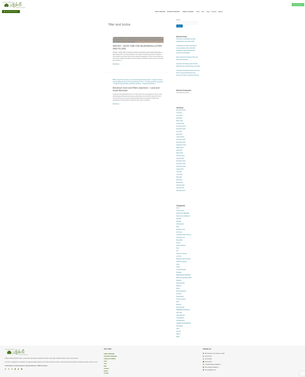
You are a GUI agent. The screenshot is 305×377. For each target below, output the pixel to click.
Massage (178, 272)
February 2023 (180, 155)
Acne (177, 208)
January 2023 (180, 158)
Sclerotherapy (180, 307)
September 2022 (181, 166)
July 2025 (179, 112)
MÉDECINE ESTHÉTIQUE (183, 275)
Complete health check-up (183, 234)
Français (106, 373)
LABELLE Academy (181, 261)
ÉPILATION (179, 240)
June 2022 (179, 174)
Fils (177, 251)
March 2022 (179, 182)
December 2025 (180, 110)
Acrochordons (180, 210)
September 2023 (181, 145)
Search (178, 20)
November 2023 (180, 142)
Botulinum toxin (180, 229)
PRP (177, 301)
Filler (177, 248)
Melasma (178, 280)
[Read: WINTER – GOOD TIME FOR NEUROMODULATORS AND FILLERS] (138, 40)
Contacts (214, 11)
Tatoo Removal (180, 315)
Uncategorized (180, 320)
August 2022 (179, 169)
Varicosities (179, 326)
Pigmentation (180, 296)
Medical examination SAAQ (183, 277)
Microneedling (180, 283)
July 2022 (179, 171)
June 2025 (179, 115)
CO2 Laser (179, 232)
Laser (177, 264)
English (220, 11)
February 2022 (180, 185)
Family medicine (180, 245)
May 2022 (179, 177)
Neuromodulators (181, 291)
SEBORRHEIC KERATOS (183, 309)
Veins (177, 328)
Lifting (178, 267)
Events (178, 242)
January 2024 (180, 137)
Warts (178, 336)
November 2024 (180, 128)
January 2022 (180, 187)
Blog (208, 11)
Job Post (178, 256)
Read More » (116, 64)
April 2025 (179, 118)
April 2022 (179, 179)
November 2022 (180, 163)
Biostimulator (180, 224)
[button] (173, 11)
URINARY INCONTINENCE (183, 323)
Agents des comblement (183, 216)
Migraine (178, 285)
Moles (178, 288)
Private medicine (181, 299)
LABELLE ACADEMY (188, 11)
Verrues (178, 331)
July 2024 (179, 131)
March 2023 (179, 153)
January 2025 (180, 123)
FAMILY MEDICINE (160, 11)
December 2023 (180, 139)
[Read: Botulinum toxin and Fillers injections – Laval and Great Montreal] (138, 81)
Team (202, 11)
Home (198, 11)
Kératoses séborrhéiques (183, 259)
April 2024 (179, 134)
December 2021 (180, 190)
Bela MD (178, 218)
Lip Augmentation (181, 269)
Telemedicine (180, 318)
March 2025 (179, 120)
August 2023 (180, 147)
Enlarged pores (180, 237)
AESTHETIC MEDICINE (182, 213)
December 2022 (180, 161)
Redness (178, 304)
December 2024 (180, 126)
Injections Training (181, 253)
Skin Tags (179, 312)
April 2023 (179, 150)
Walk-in (178, 334)
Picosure (178, 293)
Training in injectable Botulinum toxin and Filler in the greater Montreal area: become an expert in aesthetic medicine (188, 73)
